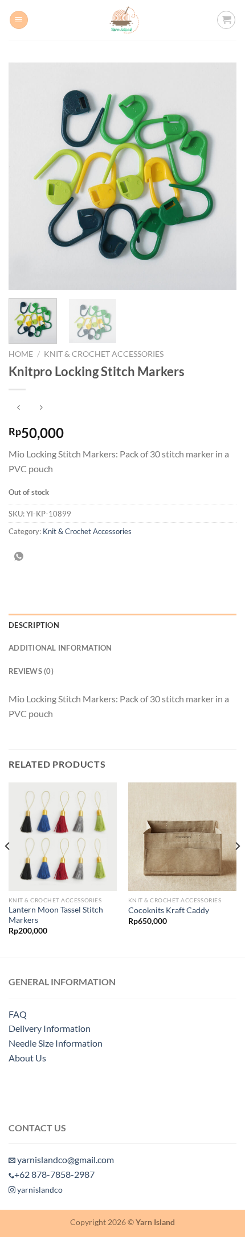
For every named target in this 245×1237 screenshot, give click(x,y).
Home (21, 354)
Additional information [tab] (60, 647)
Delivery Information (50, 1028)
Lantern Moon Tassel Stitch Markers (56, 914)
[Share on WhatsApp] (19, 557)
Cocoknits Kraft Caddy (168, 910)
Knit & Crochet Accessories (104, 354)
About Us (27, 1057)
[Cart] (226, 20)
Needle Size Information (56, 1043)
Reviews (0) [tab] (31, 671)
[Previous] (27, 176)
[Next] (217, 176)
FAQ (18, 1014)
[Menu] (19, 20)
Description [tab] (34, 625)
